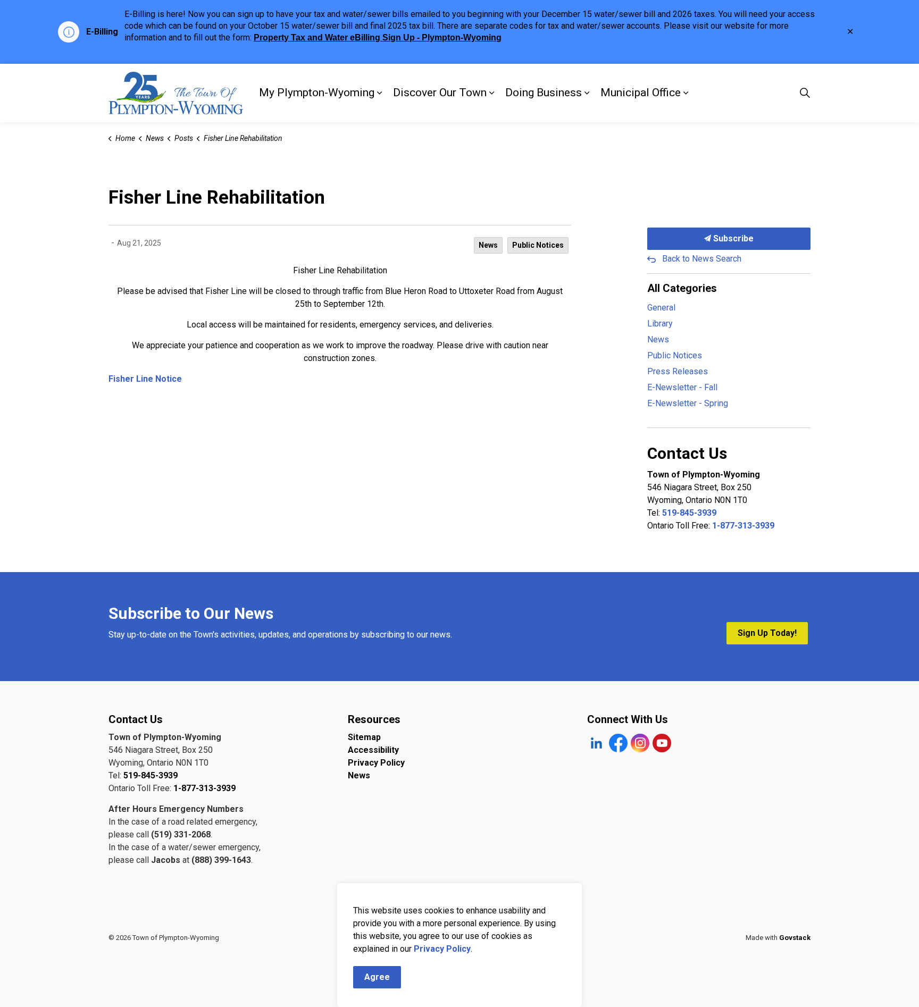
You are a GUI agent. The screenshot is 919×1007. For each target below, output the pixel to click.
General (661, 308)
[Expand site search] (805, 93)
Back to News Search (701, 259)
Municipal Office (640, 92)
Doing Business (543, 92)
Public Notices (538, 245)
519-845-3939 (689, 513)
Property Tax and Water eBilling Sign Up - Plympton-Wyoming (378, 37)
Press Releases (677, 371)
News (488, 245)
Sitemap (364, 737)
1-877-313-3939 (743, 526)
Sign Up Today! (767, 633)
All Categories (682, 288)
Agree (377, 977)
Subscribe (732, 238)
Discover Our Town (440, 92)
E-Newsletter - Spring (687, 403)
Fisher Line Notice (145, 379)
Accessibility (373, 750)
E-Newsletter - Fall (682, 387)
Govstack (795, 938)
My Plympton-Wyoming (316, 92)
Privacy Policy (376, 763)
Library (660, 323)
